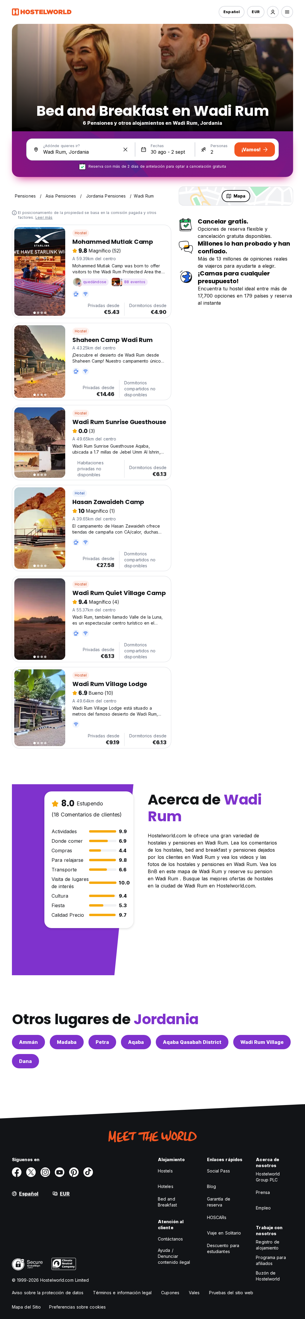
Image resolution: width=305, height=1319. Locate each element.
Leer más (44, 217)
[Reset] (125, 149)
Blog (211, 1186)
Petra (102, 1042)
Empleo (263, 1207)
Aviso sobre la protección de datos (47, 1292)
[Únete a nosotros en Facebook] (16, 1172)
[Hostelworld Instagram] (45, 1172)
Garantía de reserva (218, 1201)
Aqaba (136, 1042)
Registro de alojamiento (267, 1244)
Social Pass (218, 1170)
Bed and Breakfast (167, 1201)
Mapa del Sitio (26, 1306)
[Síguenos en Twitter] (31, 1172)
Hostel (81, 233)
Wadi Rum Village (262, 1042)
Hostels (165, 1170)
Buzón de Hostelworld (268, 1275)
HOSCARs (217, 1217)
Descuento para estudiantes (223, 1248)
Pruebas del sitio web (231, 1292)
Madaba (67, 1042)
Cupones (170, 1292)
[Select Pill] (273, 12)
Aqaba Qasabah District (192, 1042)
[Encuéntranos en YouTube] (59, 1172)
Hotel (80, 493)
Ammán (28, 1042)
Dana (25, 1061)
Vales (194, 1292)
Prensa (263, 1192)
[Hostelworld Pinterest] (74, 1172)
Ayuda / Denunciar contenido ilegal (174, 1256)
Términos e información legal (122, 1292)
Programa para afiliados (271, 1260)
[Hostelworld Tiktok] (88, 1172)
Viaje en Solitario (224, 1232)
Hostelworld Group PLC (268, 1176)
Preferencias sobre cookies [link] (77, 1306)
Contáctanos (170, 1238)
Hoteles (165, 1186)
